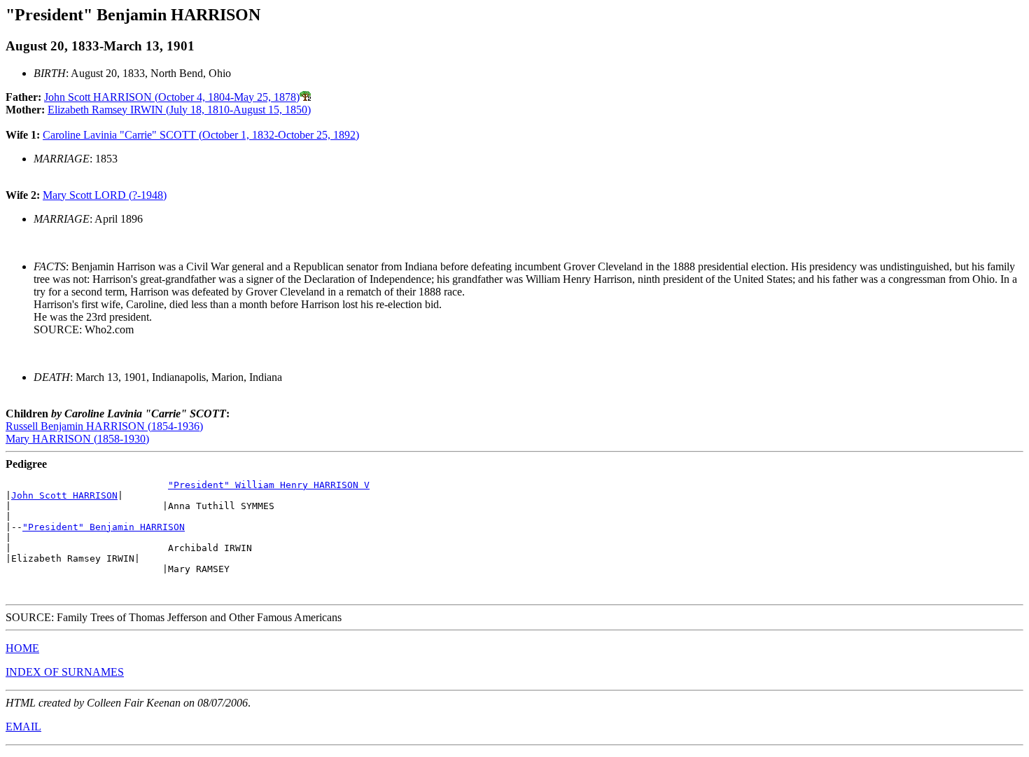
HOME (22, 648)
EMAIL (23, 726)
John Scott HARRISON (64, 495)
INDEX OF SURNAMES (65, 672)
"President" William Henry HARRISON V (269, 485)
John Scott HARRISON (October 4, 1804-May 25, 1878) (172, 97)
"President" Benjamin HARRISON (103, 527)
